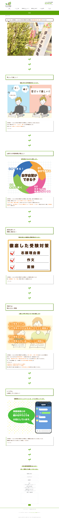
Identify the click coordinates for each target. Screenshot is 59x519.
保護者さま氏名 (29, 473)
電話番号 (29, 479)
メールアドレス (29, 476)
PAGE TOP (56, 502)
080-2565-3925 (48, 3)
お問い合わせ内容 (29, 486)
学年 (29, 483)
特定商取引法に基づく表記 (33, 509)
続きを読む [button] (9, 128)
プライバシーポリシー (25, 509)
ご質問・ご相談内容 (29, 492)
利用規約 (36, 512)
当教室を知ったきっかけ (29, 489)
